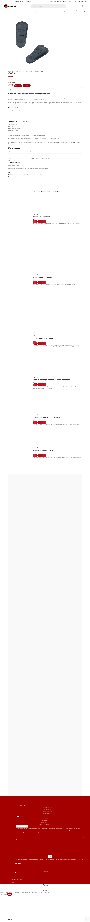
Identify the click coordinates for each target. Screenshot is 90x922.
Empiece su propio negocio (44, 824)
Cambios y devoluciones (47, 807)
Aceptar (9, 894)
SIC (47, 815)
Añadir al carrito (18, 85)
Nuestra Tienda (44, 822)
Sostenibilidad (44, 820)
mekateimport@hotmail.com (19, 1)
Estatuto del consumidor (47, 813)
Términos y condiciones (47, 811)
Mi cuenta (46, 864)
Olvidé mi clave (46, 869)
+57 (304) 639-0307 (29, 1)
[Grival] (45, 442)
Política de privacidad (47, 809)
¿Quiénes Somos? (44, 818)
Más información (3, 894)
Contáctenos (46, 871)
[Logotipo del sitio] (10, 6)
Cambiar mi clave (46, 867)
